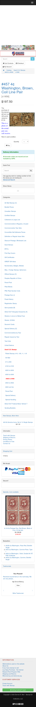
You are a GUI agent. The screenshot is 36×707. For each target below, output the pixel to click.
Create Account (7, 683)
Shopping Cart (7, 451)
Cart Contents (8, 63)
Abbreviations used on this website (13, 664)
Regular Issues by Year (12, 337)
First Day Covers (10, 253)
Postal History (9, 299)
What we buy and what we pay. (12, 676)
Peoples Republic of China (13, 278)
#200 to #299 (9, 370)
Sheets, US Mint (10, 320)
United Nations (9, 345)
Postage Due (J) (10, 295)
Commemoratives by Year (13, 333)
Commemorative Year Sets (13, 228)
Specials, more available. (11, 492)
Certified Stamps (10, 215)
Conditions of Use (8, 441)
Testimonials (7, 566)
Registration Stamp (11, 303)
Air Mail (7, 358)
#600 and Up (9, 387)
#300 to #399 (9, 374)
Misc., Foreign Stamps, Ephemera (15, 270)
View (18, 585)
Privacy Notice (7, 439)
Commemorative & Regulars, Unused (16, 224)
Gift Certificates (9, 257)
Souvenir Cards (9, 324)
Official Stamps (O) (11, 274)
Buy (8, 145)
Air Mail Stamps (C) (11, 203)
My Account (8, 67)
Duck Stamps (9, 245)
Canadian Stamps (10, 211)
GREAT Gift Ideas (10, 261)
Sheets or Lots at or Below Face (15, 316)
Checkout (20, 63)
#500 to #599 (9, 383)
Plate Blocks (8, 287)
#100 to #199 (9, 366)
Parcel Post (8, 282)
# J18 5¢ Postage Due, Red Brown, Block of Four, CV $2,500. (18, 529)
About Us (5, 666)
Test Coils (8, 341)
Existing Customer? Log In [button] (18, 690)
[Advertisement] (18, 25)
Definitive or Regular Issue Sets (14, 236)
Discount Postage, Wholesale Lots (15, 241)
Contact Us (6, 443)
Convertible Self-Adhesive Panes (15, 232)
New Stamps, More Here (11, 416)
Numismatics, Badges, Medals (14, 266)
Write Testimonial (18, 593)
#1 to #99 (8, 362)
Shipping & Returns (9, 437)
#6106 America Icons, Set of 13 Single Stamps (18, 422)
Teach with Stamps (9, 435)
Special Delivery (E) (11, 329)
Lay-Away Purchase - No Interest (12, 670)
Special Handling (10, 400)
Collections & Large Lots (12, 220)
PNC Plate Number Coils (12, 291)
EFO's (6, 249)
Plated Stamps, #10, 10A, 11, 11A (16, 353)
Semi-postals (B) (10, 308)
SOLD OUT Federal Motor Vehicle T (16, 404)
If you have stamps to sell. (10, 668)
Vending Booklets (10, 408)
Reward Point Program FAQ (11, 672)
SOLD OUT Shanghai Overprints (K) (16, 312)
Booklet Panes (9, 207)
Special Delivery (10, 395)
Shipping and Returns (9, 674)
